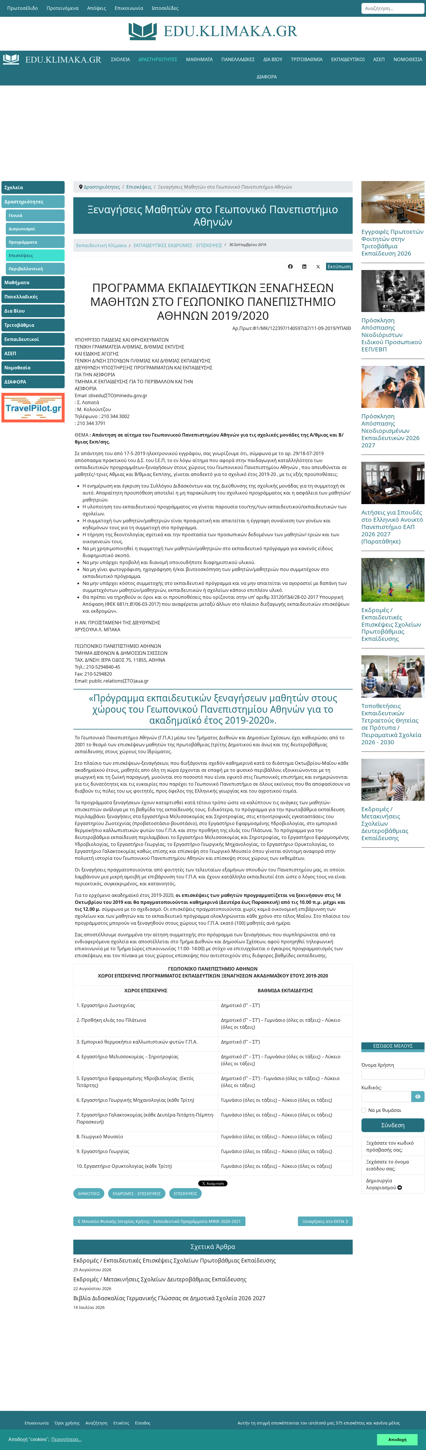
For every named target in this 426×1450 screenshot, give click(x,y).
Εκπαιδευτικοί (348, 59)
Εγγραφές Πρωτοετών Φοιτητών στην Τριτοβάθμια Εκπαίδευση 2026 (392, 242)
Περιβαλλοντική (26, 268)
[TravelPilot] (33, 407)
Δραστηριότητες (158, 59)
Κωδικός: (371, 1087)
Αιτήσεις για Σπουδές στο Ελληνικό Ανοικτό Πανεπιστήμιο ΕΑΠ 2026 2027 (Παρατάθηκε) (392, 526)
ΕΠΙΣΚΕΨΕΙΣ (185, 1193)
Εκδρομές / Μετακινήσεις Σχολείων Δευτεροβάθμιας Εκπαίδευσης (159, 1279)
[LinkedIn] (304, 266)
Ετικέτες (121, 1423)
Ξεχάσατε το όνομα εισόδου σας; (387, 1165)
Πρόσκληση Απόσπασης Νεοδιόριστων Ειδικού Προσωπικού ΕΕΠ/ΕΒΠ (391, 334)
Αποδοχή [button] (397, 1439)
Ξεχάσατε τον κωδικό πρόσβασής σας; (390, 1146)
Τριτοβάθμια (307, 59)
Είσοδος (142, 1423)
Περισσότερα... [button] (66, 1439)
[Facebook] (290, 266)
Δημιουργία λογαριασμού (381, 1184)
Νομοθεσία (17, 367)
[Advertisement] (200, 126)
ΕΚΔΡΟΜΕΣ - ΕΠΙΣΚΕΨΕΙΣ (137, 1193)
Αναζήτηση (96, 1423)
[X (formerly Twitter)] (318, 266)
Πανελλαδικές (238, 59)
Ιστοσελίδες (165, 8)
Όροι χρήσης (67, 1423)
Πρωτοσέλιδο (22, 8)
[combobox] (393, 8)
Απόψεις (96, 8)
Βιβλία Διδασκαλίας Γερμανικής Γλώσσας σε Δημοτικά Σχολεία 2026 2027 (169, 1298)
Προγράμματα (23, 242)
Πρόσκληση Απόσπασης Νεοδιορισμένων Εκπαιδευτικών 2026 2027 (390, 430)
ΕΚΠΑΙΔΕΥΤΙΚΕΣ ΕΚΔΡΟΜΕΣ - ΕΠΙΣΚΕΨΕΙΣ (178, 245)
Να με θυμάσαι (384, 1110)
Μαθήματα (199, 59)
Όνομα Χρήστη (377, 1065)
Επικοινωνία (129, 8)
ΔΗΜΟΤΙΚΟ (89, 1193)
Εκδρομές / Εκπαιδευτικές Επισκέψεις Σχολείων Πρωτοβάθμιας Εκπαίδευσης (174, 1260)
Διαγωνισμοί (22, 228)
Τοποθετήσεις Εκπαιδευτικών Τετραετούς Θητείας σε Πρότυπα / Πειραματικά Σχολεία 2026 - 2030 (391, 724)
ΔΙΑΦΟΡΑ (267, 77)
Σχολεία (120, 59)
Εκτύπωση (339, 266)
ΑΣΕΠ (379, 59)
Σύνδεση (393, 1125)
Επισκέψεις (21, 255)
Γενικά (15, 215)
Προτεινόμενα (63, 8)
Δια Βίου (272, 59)
